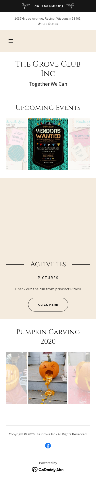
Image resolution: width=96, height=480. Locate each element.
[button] (11, 41)
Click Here (48, 304)
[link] (48, 69)
